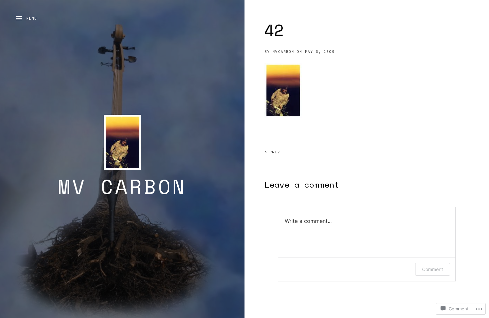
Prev (262, 151)
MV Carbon (122, 186)
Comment (432, 269)
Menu (31, 18)
